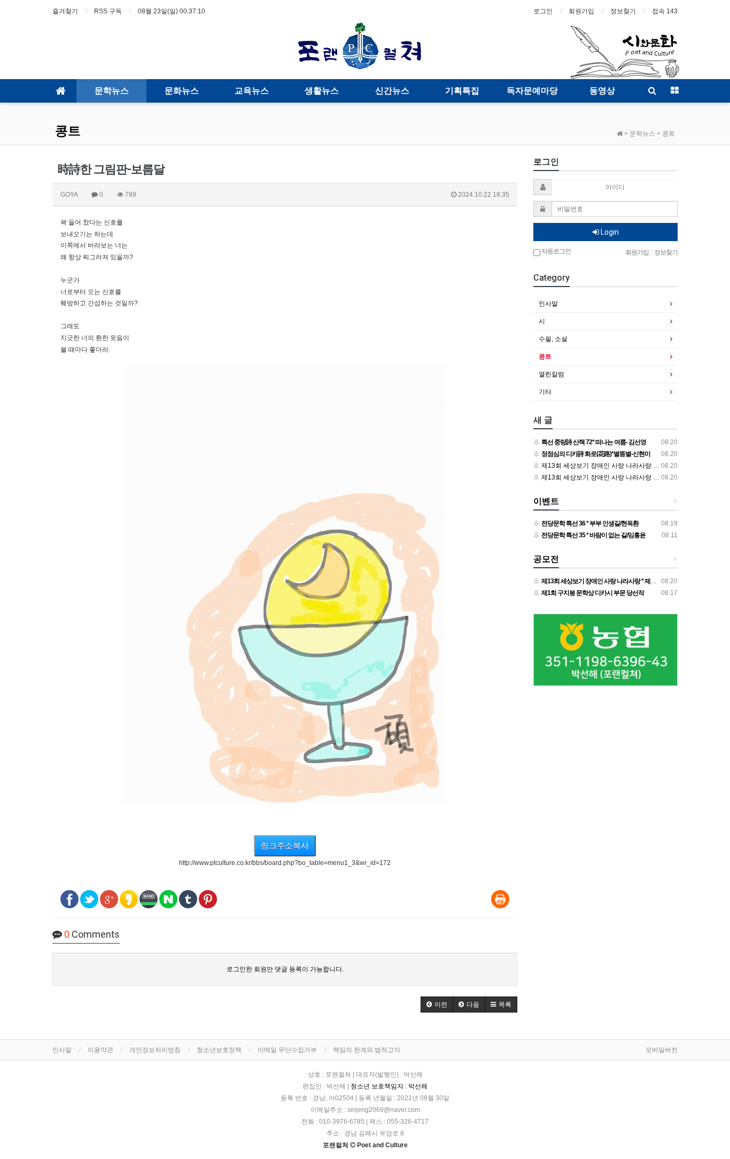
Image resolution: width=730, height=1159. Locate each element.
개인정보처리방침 (155, 1050)
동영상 (602, 91)
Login (609, 232)
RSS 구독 (108, 11)
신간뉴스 (392, 91)
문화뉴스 (182, 91)
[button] (437, 1004)
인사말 (548, 303)
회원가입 (581, 11)
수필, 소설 (553, 339)
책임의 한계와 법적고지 (366, 1050)
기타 (545, 392)
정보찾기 (623, 11)
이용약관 (100, 1050)
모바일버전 (662, 1050)
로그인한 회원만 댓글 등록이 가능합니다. (285, 969)
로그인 (543, 11)
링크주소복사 (285, 845)
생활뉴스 (322, 91)
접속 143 (665, 11)
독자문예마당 (532, 91)
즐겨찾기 (65, 11)
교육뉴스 (252, 91)
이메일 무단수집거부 (287, 1050)
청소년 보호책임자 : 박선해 (389, 1086)
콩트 (68, 130)
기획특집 (462, 91)
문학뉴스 (112, 91)
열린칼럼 (551, 374)
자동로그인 (555, 251)
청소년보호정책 (219, 1050)
